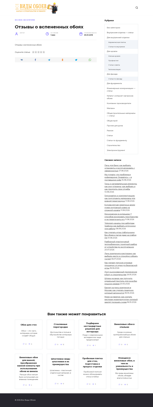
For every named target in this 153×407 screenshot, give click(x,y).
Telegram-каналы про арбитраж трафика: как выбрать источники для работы (120, 226)
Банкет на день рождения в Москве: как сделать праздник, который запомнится (119, 290)
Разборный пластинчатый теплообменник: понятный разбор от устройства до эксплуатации (121, 244)
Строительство (113, 145)
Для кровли (112, 51)
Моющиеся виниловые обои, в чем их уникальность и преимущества (124, 363)
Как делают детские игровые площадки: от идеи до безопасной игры (121, 265)
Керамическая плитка (117, 42)
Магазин (111, 108)
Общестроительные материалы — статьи (121, 114)
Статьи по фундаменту (117, 140)
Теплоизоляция (114, 69)
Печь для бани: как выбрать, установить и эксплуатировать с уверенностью (120, 168)
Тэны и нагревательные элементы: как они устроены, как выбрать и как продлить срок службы (121, 186)
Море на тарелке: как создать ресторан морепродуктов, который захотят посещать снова (121, 299)
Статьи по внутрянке (116, 47)
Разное (110, 131)
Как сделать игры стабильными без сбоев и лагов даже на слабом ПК (120, 235)
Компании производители (119, 103)
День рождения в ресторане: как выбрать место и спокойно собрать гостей (121, 256)
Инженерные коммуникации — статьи (121, 89)
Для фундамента (114, 83)
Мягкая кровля (114, 56)
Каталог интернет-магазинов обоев (120, 97)
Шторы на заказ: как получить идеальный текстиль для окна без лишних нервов (121, 281)
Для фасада (112, 74)
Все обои (18, 20)
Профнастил (113, 60)
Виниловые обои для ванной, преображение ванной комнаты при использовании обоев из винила (28, 364)
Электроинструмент (116, 150)
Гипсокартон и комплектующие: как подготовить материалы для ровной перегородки (120, 198)
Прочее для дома (115, 126)
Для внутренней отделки (118, 37)
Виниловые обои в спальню (124, 325)
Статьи (110, 135)
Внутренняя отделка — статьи (120, 33)
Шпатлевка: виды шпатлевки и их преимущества (60, 361)
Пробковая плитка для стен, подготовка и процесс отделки (92, 362)
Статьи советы (114, 65)
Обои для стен (29, 324)
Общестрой (112, 121)
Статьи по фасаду (115, 79)
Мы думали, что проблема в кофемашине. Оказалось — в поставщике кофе (118, 177)
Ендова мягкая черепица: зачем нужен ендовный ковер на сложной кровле (120, 207)
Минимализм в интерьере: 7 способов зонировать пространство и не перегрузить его (121, 217)
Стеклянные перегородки (60, 325)
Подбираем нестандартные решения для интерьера (92, 327)
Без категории (29, 20)
